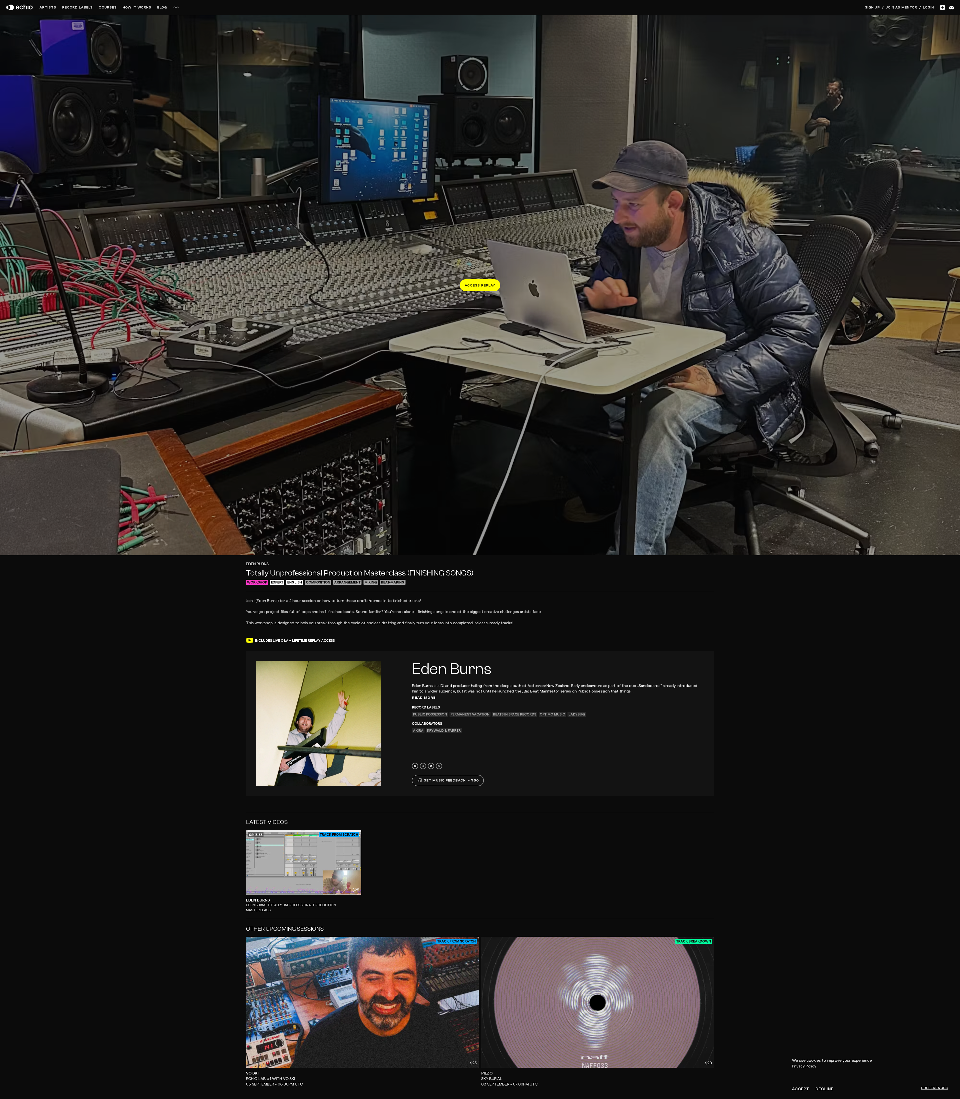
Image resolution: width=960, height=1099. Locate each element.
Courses (108, 7)
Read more (424, 698)
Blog (162, 7)
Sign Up (872, 7)
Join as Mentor (902, 7)
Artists (48, 7)
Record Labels (77, 7)
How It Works (137, 7)
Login (928, 7)
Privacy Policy (804, 1066)
